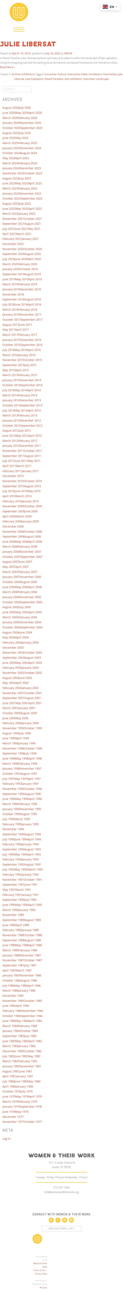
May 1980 (34, 1081)
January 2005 (11, 622)
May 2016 (20, 350)
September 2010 (13, 486)
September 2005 (31, 602)
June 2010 (21, 491)
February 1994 (11, 844)
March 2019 (10, 284)
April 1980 (9, 1086)
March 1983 (10, 1046)
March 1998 (10, 763)
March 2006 (10, 592)
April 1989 (22, 925)
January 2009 (30, 521)
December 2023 (30, 168)
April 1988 (35, 945)
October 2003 (33, 652)
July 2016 (8, 350)
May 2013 (20, 410)
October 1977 (33, 1122)
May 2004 (8, 637)
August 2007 (10, 562)
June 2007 (25, 562)
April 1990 (35, 905)
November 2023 (13, 173)
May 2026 (22, 113)
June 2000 (9, 718)
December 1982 (13, 1051)
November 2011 (13, 451)
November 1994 (13, 829)
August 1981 (10, 1071)
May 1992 (20, 869)
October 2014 (11, 385)
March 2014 (10, 395)
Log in (6, 1138)
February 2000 (11, 723)
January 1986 (26, 990)
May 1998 (22, 758)
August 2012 (10, 430)
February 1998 (27, 763)
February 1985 (11, 1011)
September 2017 (31, 319)
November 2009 (13, 506)
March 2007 (10, 572)
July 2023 (25, 178)
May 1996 (22, 799)
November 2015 (13, 360)
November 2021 (13, 219)
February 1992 (11, 874)
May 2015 (8, 370)
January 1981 (24, 1076)
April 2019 (35, 279)
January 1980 (24, 1086)
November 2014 (30, 380)
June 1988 (9, 945)
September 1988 (13, 940)
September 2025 (31, 128)
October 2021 (33, 219)
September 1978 (31, 1106)
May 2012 (22, 435)
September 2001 (13, 698)
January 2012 (11, 446)
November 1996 (13, 789)
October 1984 (11, 1016)
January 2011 (30, 471)
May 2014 (20, 390)
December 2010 (13, 476)
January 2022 (26, 213)
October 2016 (11, 345)
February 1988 (27, 950)
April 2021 (9, 234)
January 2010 (30, 501)
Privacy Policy (41, 1273)
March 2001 (10, 708)
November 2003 (13, 652)
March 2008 (10, 546)
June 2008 (9, 541)
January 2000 (30, 723)
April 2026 (35, 113)
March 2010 (24, 496)
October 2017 (11, 319)
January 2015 (11, 380)
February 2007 (27, 572)
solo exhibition (73, 79)
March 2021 (24, 234)
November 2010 (13, 481)
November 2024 (30, 148)
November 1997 (30, 768)
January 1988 (11, 955)
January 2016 (26, 355)
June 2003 (9, 663)
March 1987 (24, 970)
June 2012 (9, 435)
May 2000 (22, 718)
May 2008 (22, 541)
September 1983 (13, 1036)
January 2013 (11, 420)
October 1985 (33, 1001)
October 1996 (33, 789)
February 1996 (27, 804)
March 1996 (10, 804)
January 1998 (11, 768)
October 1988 (33, 935)
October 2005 (11, 602)
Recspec (43, 1287)
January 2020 (11, 269)
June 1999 (9, 738)
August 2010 (32, 486)
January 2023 (11, 193)
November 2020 (13, 249)
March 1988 (10, 950)
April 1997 (34, 779)
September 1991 (13, 884)
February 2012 (27, 441)
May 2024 (8, 158)
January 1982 (11, 1066)
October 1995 (11, 814)
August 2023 (10, 178)
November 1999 (13, 728)
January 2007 (11, 577)
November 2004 (30, 622)
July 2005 (25, 607)
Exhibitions (28, 74)
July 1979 (26, 1091)
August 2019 (32, 274)
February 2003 (11, 668)
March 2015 (10, 375)
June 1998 (9, 758)
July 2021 (8, 229)
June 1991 (30, 884)
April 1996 (35, 799)
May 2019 (22, 279)
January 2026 (11, 123)
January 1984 (11, 1031)
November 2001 (13, 693)
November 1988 (13, 935)
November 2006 (30, 577)
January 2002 (30, 688)
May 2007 (8, 567)
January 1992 (30, 874)
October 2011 (33, 451)
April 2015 (22, 370)
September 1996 (13, 794)
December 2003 (13, 647)
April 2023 (35, 183)
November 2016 (30, 340)
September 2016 (31, 345)
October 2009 (33, 506)
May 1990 (22, 905)
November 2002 (13, 673)
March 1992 (35, 869)
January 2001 (26, 708)
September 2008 (13, 536)
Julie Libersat (28, 44)
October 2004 (11, 627)
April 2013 (34, 410)
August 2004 (10, 632)
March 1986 (10, 990)
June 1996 (9, 799)
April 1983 (35, 1041)
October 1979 (11, 1091)
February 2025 (27, 143)
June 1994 (21, 839)
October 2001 (33, 693)
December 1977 (13, 1117)
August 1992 (32, 864)
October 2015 (33, 360)
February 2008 (27, 546)
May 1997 (20, 779)
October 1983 (29, 1031)
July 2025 (25, 133)
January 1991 (30, 895)
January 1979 (11, 1106)
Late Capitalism (34, 79)
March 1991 (23, 890)
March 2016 (10, 355)
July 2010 (8, 491)
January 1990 (26, 910)
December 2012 (30, 420)
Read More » (7, 67)
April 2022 (35, 209)
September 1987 (13, 965)
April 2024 (22, 158)
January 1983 (26, 1046)
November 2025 (30, 123)
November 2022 (30, 193)
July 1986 (8, 985)
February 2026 (27, 118)
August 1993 (32, 849)
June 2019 (9, 279)
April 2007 (22, 567)
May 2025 (22, 138)
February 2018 (27, 309)
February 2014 (27, 395)
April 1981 (9, 1076)
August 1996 (32, 794)
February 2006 (27, 592)
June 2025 (9, 138)
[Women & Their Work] (19, 11)
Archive (16, 74)
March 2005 (10, 617)
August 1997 (28, 773)
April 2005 (35, 612)
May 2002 (8, 683)
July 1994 (8, 839)
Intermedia (109, 74)
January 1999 (26, 743)
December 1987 (30, 955)
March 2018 (10, 309)
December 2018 (30, 289)
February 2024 (27, 163)
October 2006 (11, 582)
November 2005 (30, 597)
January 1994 (30, 844)
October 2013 (11, 405)
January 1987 (11, 975)
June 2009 (30, 511)
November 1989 (13, 915)
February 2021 (11, 239)
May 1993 (20, 854)
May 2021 (34, 229)
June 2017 (25, 325)
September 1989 (13, 920)
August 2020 (32, 254)
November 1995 (30, 809)
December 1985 (13, 996)
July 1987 (30, 965)
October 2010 (33, 481)
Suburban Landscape (96, 79)
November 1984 (32, 1011)
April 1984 (35, 1021)
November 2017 (30, 314)
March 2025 (10, 143)
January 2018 (11, 314)
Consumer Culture (55, 74)
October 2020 (33, 249)
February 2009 (11, 521)
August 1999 (10, 733)
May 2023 (22, 183)
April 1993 (34, 854)
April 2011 (9, 466)
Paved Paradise (54, 79)
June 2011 (21, 461)
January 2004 (30, 642)
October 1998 (33, 748)
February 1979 (27, 1101)
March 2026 (10, 118)
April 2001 (35, 703)
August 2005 (10, 607)
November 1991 (13, 879)
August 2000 (28, 713)
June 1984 (9, 1021)
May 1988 (22, 945)
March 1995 (22, 819)
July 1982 (8, 1056)
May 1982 (34, 1056)
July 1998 (30, 753)
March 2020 (10, 264)
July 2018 (8, 304)
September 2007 (31, 557)
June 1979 (9, 1096)
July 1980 (8, 1081)
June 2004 (25, 632)
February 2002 (11, 688)
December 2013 (30, 400)
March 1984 (10, 1026)
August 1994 (32, 834)
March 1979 (10, 1101)
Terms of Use (39, 1270)
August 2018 (32, 299)
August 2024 (28, 153)
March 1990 (10, 910)
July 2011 (8, 461)
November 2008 (13, 531)
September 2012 (31, 425)
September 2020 (13, 254)
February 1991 (11, 895)
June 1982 (21, 1056)
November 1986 (30, 975)
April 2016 (34, 350)
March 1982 (10, 1061)
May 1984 (22, 1021)
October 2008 (33, 531)
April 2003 (35, 663)
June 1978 (9, 1112)
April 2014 (34, 390)
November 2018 (13, 294)
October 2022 (11, 198)
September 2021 (13, 224)
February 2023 (27, 188)
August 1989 (32, 920)
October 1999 (33, 728)
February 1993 (11, 859)
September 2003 (13, 657)
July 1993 (8, 854)
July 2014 (8, 390)
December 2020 (13, 244)
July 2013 (8, 410)
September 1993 (13, 849)
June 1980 (21, 1081)
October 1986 (11, 980)
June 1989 (9, 925)
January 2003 (30, 668)
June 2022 (9, 209)
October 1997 (11, 773)
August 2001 (32, 698)
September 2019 (13, 274)
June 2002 (25, 678)
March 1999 (10, 743)
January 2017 (11, 340)
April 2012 (35, 435)
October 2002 (33, 673)
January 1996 (11, 809)
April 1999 (22, 738)
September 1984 (31, 1016)
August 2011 (32, 456)
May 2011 (34, 461)
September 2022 (31, 198)
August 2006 (28, 582)
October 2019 (29, 269)
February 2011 (11, 471)
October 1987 (33, 960)
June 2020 (21, 259)
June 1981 (25, 1071)
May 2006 (22, 587)
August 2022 (10, 203)
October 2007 (11, 557)
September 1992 (13, 864)
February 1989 (11, 930)
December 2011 (30, 446)
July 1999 (25, 733)
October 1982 (33, 1051)
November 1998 (13, 748)
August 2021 (32, 224)
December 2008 (13, 526)
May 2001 (22, 703)
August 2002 (10, 678)
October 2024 (11, 153)
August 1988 (32, 940)
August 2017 (10, 325)
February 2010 (11, 501)
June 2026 (9, 113)
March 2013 (10, 415)
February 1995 (11, 824)
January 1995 (30, 824)
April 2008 (35, 541)
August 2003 (32, 657)
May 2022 (22, 209)
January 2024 (11, 168)
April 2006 (35, 587)
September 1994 (13, 834)
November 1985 (13, 1001)
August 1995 (28, 814)
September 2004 (31, 627)
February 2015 (27, 375)
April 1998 (35, 758)
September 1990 (13, 900)
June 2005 (9, 612)
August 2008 (32, 536)
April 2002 (22, 683)
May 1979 (22, 1096)
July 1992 (8, 869)
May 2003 (22, 663)
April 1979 (35, 1096)
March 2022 (10, 213)
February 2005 (27, 617)
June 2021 (21, 229)
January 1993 (30, 859)
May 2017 (8, 329)
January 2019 (11, 289)
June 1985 (9, 1006)
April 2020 (34, 259)
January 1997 (30, 784)
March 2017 (10, 335)
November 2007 (30, 551)
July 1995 (8, 819)
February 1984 (27, 1026)
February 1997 (11, 784)
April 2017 (22, 329)
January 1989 (30, 930)
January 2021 (30, 239)
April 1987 (9, 970)
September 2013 (31, 405)
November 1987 (13, 960)
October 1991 (33, 879)
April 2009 (9, 516)
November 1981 (30, 1066)
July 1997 (8, 779)
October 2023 (33, 173)
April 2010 (9, 496)
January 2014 (11, 400)
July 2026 (25, 107)
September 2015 (13, 365)
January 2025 (11, 148)
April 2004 (22, 637)
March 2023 (10, 188)
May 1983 (22, 1041)
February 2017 (27, 335)
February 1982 (27, 1061)
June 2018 (21, 304)
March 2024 (10, 163)
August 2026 (10, 107)
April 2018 (34, 304)
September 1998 (13, 753)
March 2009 (24, 516)
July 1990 (30, 900)
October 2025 (11, 128)
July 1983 (30, 1036)
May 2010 (34, 491)
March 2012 (10, 441)
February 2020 (27, 264)
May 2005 (22, 612)
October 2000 (11, 713)
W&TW (68, 53)
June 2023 (9, 183)
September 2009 (13, 511)
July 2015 (30, 365)
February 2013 (27, 415)
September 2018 (13, 299)
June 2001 (9, 703)
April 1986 (34, 985)
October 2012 (11, 425)
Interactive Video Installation (85, 74)
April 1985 (22, 1006)
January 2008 (11, 551)
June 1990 (9, 905)
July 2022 (25, 203)
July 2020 (8, 259)
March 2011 (24, 466)
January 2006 (11, 597)
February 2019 (27, 284)
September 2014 (31, 385)
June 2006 (9, 587)
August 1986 (28, 980)
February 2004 (11, 642)
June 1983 (9, 1041)
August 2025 (10, 133)
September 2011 (13, 456)
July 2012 (25, 430)
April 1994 (34, 839)
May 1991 (8, 890)
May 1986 (20, 985)
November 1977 (13, 1122)
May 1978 (22, 1112)
